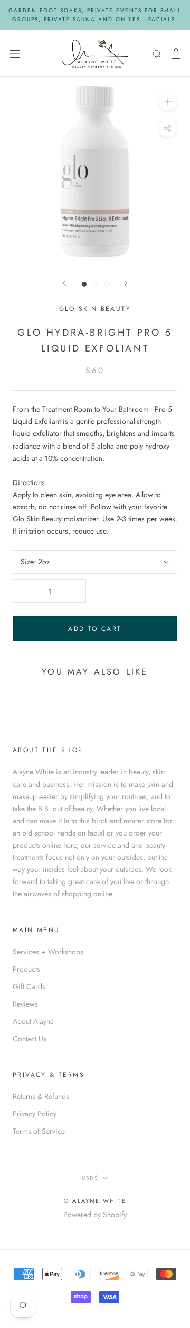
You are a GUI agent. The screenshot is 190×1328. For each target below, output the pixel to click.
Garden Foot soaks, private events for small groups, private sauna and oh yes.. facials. (95, 14)
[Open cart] (176, 53)
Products (26, 969)
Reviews (25, 1004)
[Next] (126, 283)
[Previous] (64, 283)
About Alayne (33, 1021)
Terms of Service (39, 1131)
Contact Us (29, 1038)
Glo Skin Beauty (95, 309)
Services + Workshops (48, 951)
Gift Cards (29, 986)
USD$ (90, 1178)
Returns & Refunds (41, 1096)
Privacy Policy (34, 1113)
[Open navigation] (15, 53)
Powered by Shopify (95, 1214)
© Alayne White (95, 1201)
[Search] (157, 53)
